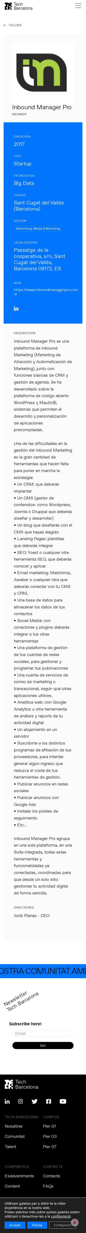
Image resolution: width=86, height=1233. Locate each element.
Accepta (15, 1225)
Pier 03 (50, 1136)
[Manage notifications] (75, 1222)
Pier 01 (49, 1126)
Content (12, 1186)
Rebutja (37, 1225)
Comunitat (15, 1136)
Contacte (51, 1176)
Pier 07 (49, 1147)
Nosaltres (14, 1126)
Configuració (62, 1225)
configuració (60, 1216)
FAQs (48, 1186)
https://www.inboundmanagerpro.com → (46, 292)
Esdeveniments (19, 1176)
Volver (15, 25)
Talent (10, 1147)
